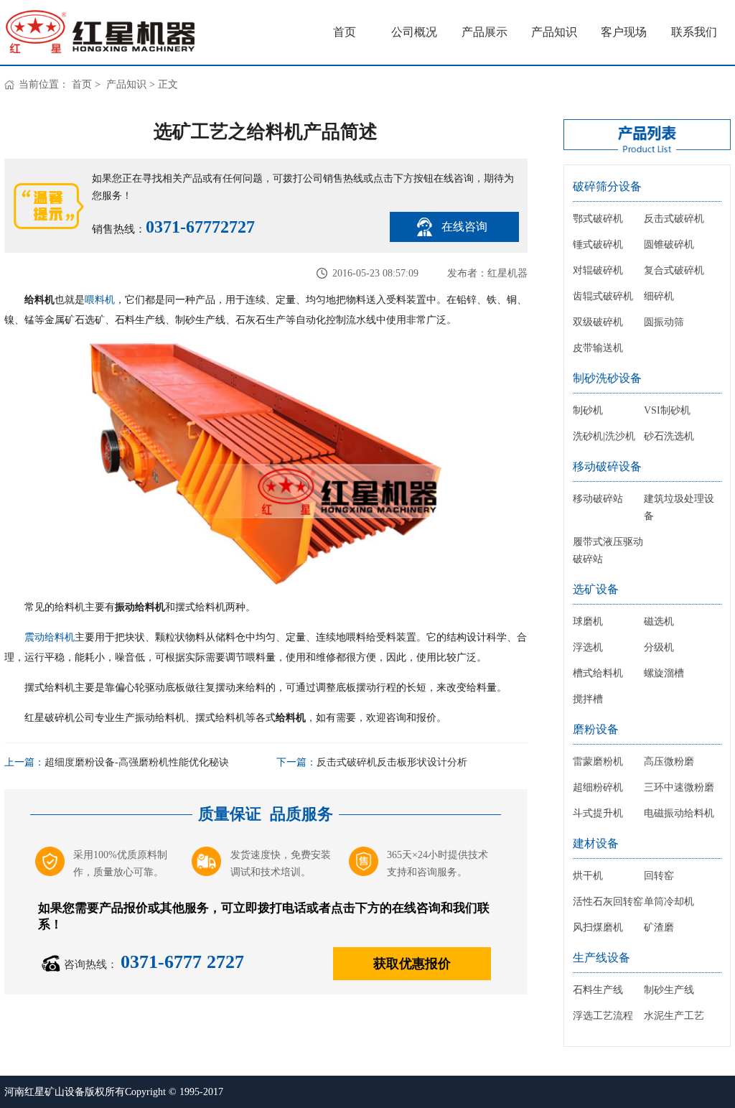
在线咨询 (464, 226)
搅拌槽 (588, 699)
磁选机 (659, 621)
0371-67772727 (200, 227)
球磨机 (588, 621)
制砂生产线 (669, 989)
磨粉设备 (596, 729)
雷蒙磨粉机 (598, 761)
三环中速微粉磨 (679, 787)
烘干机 (588, 875)
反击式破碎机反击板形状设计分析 (392, 762)
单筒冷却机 (669, 901)
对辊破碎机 (598, 270)
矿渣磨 (659, 927)
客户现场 (624, 32)
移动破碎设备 (607, 466)
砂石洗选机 (669, 436)
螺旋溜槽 (664, 673)
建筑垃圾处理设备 (679, 507)
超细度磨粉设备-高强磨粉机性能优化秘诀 (137, 762)
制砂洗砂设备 (607, 378)
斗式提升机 (598, 813)
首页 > (87, 84)
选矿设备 (596, 589)
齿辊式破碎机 (603, 296)
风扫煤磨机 (598, 927)
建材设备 (596, 843)
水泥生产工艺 (674, 1015)
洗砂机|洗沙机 (604, 436)
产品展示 (484, 32)
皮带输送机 (598, 348)
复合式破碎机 (674, 270)
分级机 (659, 647)
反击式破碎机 (674, 218)
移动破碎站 (598, 498)
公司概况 (414, 32)
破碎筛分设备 (607, 186)
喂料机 (100, 299)
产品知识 (554, 32)
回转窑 (659, 875)
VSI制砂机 (667, 410)
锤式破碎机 (598, 244)
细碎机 (659, 296)
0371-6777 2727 (182, 961)
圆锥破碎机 (669, 244)
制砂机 (588, 410)
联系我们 (694, 32)
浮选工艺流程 (603, 1015)
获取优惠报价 (412, 963)
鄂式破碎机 (598, 218)
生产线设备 (601, 957)
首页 (344, 32)
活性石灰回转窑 (608, 901)
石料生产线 (598, 989)
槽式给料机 (598, 673)
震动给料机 (49, 637)
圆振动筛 (664, 322)
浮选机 (588, 647)
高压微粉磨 (669, 761)
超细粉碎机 (598, 787)
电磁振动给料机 (679, 813)
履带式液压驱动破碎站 (608, 550)
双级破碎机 (598, 322)
